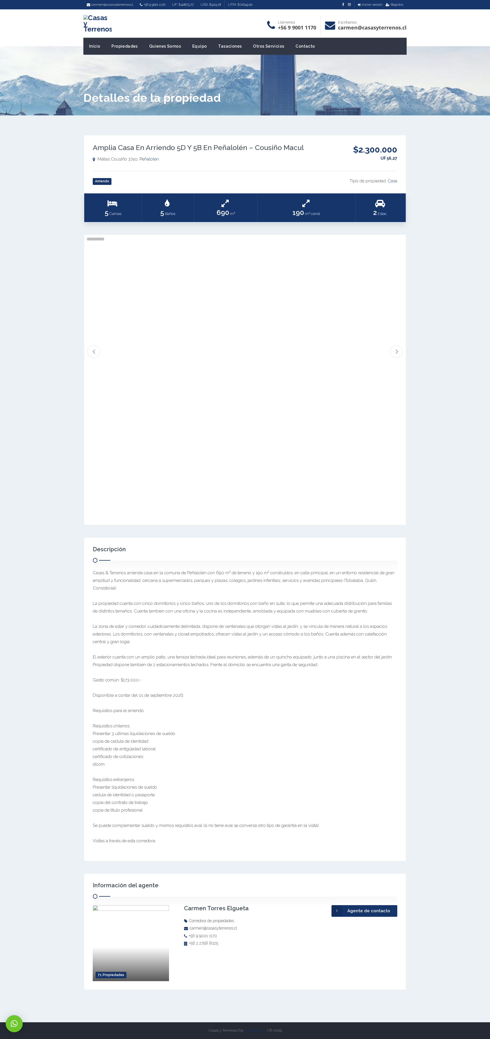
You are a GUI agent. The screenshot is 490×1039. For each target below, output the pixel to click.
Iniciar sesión (372, 5)
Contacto (305, 46)
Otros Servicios (268, 46)
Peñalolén (149, 159)
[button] (14, 1023)
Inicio (94, 46)
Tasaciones (230, 46)
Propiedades (124, 46)
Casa (392, 180)
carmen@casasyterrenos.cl (112, 5)
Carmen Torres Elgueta (216, 908)
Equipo (199, 46)
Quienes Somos (165, 46)
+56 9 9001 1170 (154, 5)
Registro (397, 5)
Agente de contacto (368, 910)
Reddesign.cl (255, 1030)
